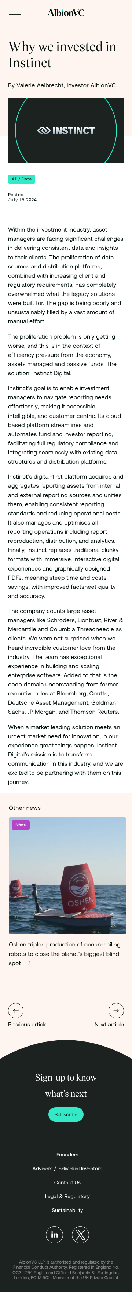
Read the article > (67, 898)
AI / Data (22, 179)
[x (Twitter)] (80, 1234)
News (20, 824)
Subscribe (66, 1114)
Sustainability (67, 1210)
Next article (109, 1024)
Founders (67, 1155)
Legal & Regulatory (67, 1196)
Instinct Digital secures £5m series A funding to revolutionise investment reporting (15, 1010)
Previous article (28, 1024)
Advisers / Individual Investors (68, 1168)
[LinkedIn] (54, 1234)
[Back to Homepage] (66, 12)
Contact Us (67, 1182)
